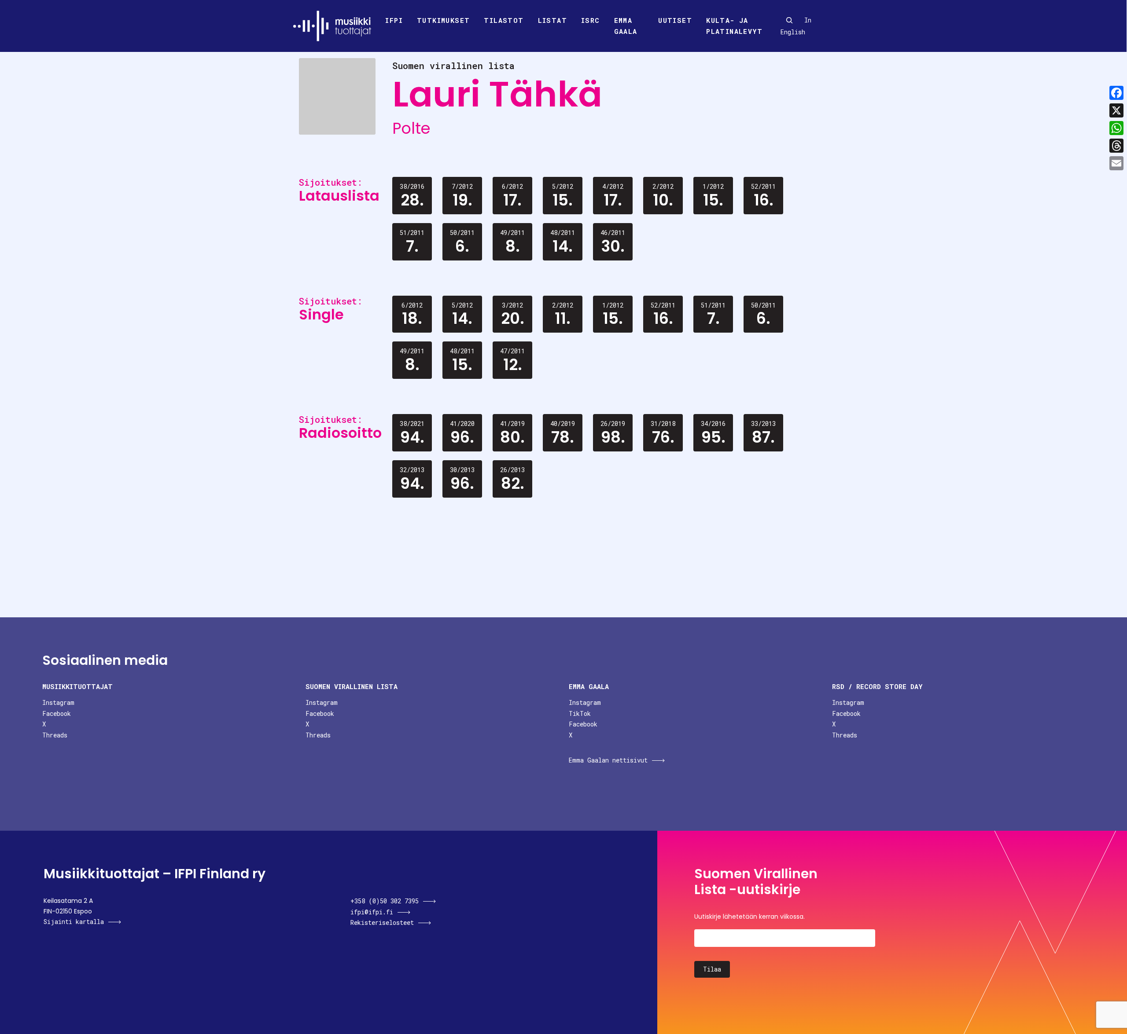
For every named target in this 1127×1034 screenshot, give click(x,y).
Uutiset (675, 20)
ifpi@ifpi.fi (371, 912)
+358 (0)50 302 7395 (384, 901)
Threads (54, 735)
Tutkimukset (443, 20)
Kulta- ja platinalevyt (734, 26)
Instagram (58, 702)
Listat (552, 20)
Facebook (56, 713)
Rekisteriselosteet (382, 922)
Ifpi (394, 20)
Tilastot (503, 20)
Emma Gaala (625, 26)
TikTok (580, 713)
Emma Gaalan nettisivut (608, 760)
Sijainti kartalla (74, 921)
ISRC (590, 20)
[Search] (789, 20)
